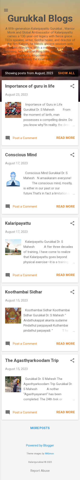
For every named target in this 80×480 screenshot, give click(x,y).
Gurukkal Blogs (40, 18)
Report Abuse (40, 471)
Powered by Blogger (40, 445)
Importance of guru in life (29, 86)
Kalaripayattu (18, 223)
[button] (72, 86)
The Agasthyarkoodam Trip (31, 360)
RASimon (49, 453)
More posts (40, 428)
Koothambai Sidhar (23, 291)
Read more (65, 138)
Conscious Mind (21, 154)
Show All (66, 73)
